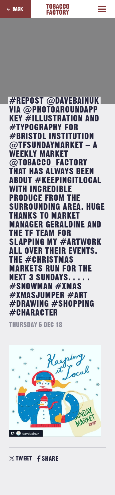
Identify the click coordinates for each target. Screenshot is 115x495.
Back (18, 9)
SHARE (50, 459)
